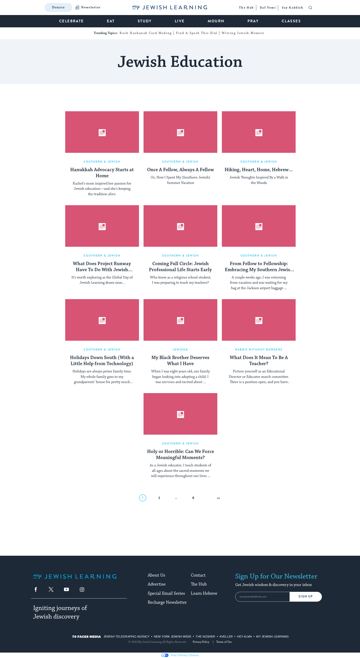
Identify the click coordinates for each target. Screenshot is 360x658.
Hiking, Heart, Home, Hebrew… (259, 170)
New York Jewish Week (172, 636)
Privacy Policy (201, 642)
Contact (198, 575)
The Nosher (205, 636)
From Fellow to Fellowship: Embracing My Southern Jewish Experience (259, 267)
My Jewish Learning (272, 636)
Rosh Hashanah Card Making (146, 33)
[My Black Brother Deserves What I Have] (180, 320)
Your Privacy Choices (185, 655)
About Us (156, 575)
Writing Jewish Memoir (243, 33)
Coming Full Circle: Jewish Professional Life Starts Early (180, 267)
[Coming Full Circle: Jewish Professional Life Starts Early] (180, 226)
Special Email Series (166, 593)
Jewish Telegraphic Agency (127, 636)
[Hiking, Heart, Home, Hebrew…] (259, 132)
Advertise (157, 584)
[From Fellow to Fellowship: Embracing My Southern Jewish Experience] (259, 226)
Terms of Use (224, 642)
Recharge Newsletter (167, 602)
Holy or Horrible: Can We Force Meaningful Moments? (180, 455)
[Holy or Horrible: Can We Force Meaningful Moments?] (180, 414)
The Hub (199, 584)
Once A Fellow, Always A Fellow (180, 170)
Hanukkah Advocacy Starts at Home (102, 173)
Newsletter (91, 7)
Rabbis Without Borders (258, 349)
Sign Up (306, 596)
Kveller (226, 636)
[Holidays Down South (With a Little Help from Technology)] (102, 320)
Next (220, 497)
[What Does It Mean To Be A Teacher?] (259, 320)
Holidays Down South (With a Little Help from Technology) (102, 361)
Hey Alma (244, 636)
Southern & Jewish (102, 161)
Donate (58, 7)
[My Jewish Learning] (74, 580)
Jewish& (180, 349)
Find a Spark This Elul (197, 33)
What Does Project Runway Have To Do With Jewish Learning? (102, 267)
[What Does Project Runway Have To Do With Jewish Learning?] (102, 226)
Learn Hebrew (204, 593)
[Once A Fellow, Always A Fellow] (180, 132)
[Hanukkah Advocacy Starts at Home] (102, 132)
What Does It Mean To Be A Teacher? (259, 361)
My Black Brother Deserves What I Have (180, 361)
